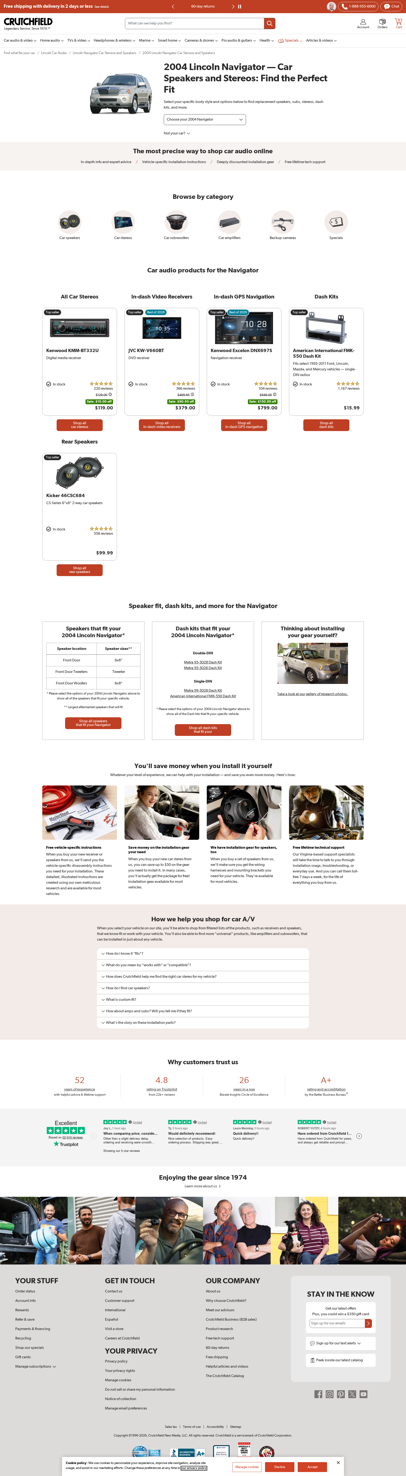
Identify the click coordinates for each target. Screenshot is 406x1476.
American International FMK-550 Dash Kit (203, 696)
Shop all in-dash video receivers (161, 425)
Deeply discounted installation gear (245, 162)
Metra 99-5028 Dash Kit (203, 691)
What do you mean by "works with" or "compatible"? (148, 965)
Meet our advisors (220, 1310)
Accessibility (215, 1427)
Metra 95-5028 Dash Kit (203, 662)
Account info (25, 1301)
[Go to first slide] (232, 6)
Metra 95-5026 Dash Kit (203, 668)
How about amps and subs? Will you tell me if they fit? (149, 1011)
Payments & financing (32, 1329)
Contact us (113, 1291)
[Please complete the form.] (368, 1323)
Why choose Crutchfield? (226, 1301)
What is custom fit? (121, 1000)
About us (213, 1291)
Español (111, 1320)
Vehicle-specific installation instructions (173, 162)
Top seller (52, 312)
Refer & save (25, 1320)
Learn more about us (201, 1186)
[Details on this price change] (110, 395)
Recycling (23, 1338)
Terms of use (192, 1427)
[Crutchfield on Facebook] (318, 1394)
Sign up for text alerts (336, 1343)
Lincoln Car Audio (54, 53)
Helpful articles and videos (227, 1367)
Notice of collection (120, 1399)
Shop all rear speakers (79, 570)
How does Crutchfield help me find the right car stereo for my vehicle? (161, 977)
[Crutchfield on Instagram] (329, 1394)
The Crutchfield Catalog (225, 1376)
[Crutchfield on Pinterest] (341, 1394)
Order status (25, 1291)
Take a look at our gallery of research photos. (312, 694)
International (115, 1310)
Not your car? (175, 133)
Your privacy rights (120, 1371)
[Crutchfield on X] (352, 1394)
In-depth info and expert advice (106, 162)
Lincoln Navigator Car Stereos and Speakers (104, 53)
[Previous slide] (173, 6)
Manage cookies (118, 1380)
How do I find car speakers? (128, 988)
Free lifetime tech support (304, 162)
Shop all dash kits (326, 425)
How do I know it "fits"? (124, 954)
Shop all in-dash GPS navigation (244, 425)
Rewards (22, 1310)
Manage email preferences (126, 1408)
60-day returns (203, 6)
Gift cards (23, 1357)
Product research (219, 1329)
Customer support (119, 1301)
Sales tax (171, 1427)
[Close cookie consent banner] (338, 1462)
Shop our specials (29, 1348)
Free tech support (220, 1338)
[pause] (239, 6)
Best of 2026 (156, 312)
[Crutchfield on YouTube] (363, 1394)
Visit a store (114, 1329)
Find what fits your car (19, 53)
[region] (203, 1230)
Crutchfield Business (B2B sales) (231, 1320)
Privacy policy (116, 1361)
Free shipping (56, 6)
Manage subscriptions (33, 1367)
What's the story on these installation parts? (141, 1023)
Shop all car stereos (79, 425)
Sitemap (235, 1427)
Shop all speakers (93, 723)
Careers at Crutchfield (122, 1338)
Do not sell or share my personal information (140, 1390)
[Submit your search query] (269, 23)
